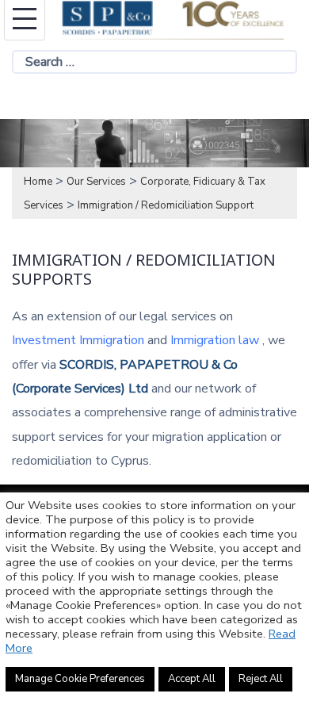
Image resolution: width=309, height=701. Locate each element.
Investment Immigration (78, 340)
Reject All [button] (260, 679)
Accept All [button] (192, 679)
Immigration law (214, 340)
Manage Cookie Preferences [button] (80, 679)
